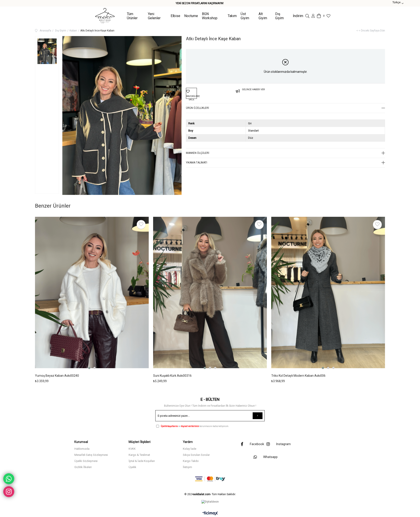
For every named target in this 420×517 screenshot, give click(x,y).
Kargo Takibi (191, 461)
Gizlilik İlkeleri (83, 467)
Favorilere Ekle (141, 224)
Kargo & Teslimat (139, 454)
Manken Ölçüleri (197, 152)
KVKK (132, 448)
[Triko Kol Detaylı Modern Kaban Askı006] (328, 293)
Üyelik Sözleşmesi (86, 461)
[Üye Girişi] (313, 16)
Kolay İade (189, 448)
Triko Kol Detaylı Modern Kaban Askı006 (298, 375)
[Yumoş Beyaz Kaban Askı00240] (92, 293)
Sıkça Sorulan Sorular (196, 454)
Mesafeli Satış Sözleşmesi (91, 454)
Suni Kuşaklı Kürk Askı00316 (172, 375)
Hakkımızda (81, 448)
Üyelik (132, 467)
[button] (89, 368)
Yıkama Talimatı (196, 162)
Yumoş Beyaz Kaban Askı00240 (57, 375)
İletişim (187, 467)
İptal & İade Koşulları (142, 461)
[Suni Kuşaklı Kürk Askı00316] (210, 293)
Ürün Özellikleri (197, 107)
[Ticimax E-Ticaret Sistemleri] (210, 513)
